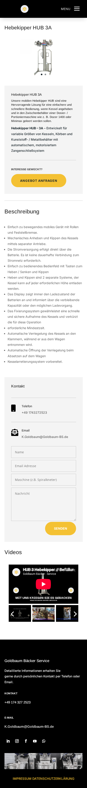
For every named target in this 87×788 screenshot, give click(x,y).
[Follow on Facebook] (25, 741)
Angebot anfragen (38, 180)
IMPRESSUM (22, 778)
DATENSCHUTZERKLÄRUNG (53, 778)
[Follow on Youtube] (34, 741)
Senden (60, 528)
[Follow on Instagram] (17, 741)
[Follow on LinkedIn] (8, 741)
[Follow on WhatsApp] (43, 741)
